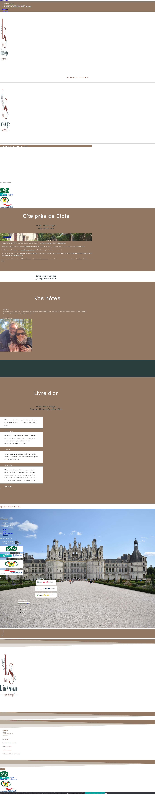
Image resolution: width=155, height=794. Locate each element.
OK (86, 793)
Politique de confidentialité (98, 793)
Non (89, 793)
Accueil (5, 522)
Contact (5, 526)
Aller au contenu (4, 0)
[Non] (106, 793)
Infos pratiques (8, 525)
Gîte (4, 523)
